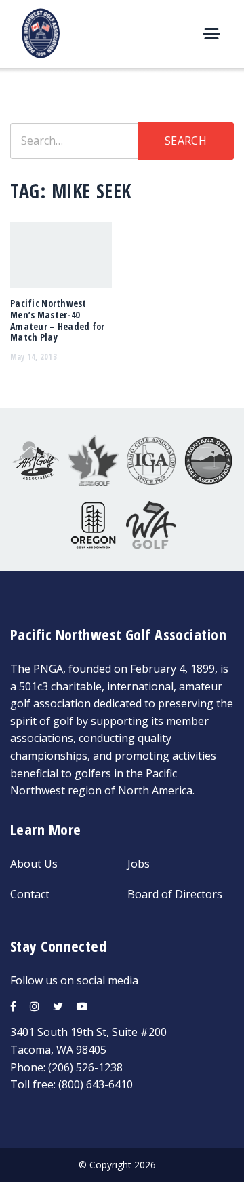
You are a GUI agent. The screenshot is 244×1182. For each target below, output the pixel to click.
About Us (34, 863)
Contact (29, 894)
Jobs (138, 863)
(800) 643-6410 (95, 1084)
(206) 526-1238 (85, 1067)
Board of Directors (174, 894)
